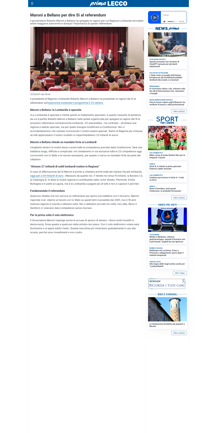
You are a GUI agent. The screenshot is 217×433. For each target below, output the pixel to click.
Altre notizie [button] (179, 111)
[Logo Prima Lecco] (108, 3)
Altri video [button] (180, 273)
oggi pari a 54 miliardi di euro (46, 175)
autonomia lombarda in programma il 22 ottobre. (76, 102)
